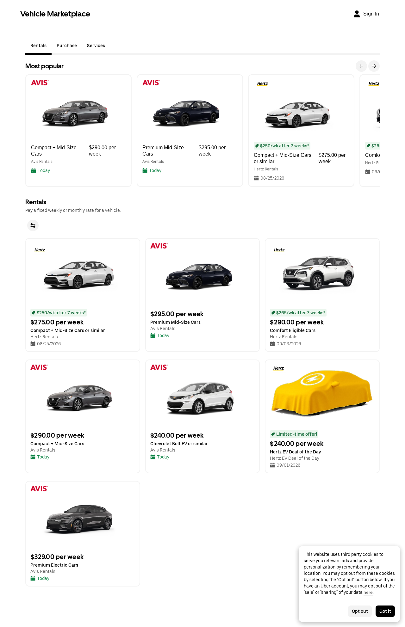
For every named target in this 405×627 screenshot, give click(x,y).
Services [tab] (96, 45)
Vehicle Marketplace (55, 13)
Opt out (360, 611)
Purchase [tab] (67, 45)
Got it (385, 611)
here (368, 592)
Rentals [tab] (38, 45)
